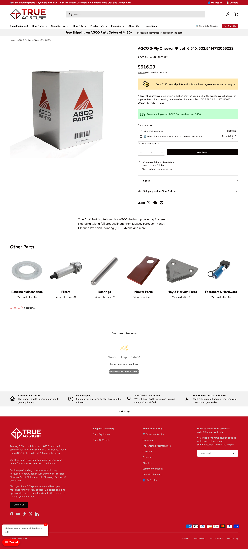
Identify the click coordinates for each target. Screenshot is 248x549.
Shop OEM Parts (101, 440)
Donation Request (152, 474)
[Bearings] (105, 270)
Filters (65, 292)
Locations (151, 26)
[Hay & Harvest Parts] (182, 270)
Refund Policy (232, 538)
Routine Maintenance (27, 292)
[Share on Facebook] (155, 203)
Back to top (124, 411)
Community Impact (153, 468)
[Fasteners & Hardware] (221, 270)
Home (12, 40)
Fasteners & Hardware (221, 292)
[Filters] (66, 270)
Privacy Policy (199, 538)
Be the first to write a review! (124, 371)
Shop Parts (38, 26)
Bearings (104, 292)
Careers (147, 457)
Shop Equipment (19, 26)
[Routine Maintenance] (27, 270)
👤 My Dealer (215, 2)
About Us (133, 26)
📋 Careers (232, 2)
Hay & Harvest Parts (182, 292)
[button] (236, 14)
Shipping (142, 72)
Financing (116, 26)
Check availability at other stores (157, 169)
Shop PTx (78, 26)
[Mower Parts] (143, 270)
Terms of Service (216, 538)
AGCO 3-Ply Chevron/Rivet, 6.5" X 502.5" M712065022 (35, 40)
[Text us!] (11, 543)
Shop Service (58, 26)
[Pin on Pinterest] (161, 203)
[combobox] (135, 14)
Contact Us (19, 505)
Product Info (97, 26)
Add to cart (202, 152)
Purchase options (145, 125)
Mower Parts (143, 292)
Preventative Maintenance (157, 445)
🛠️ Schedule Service (207, 26)
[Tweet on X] (149, 203)
